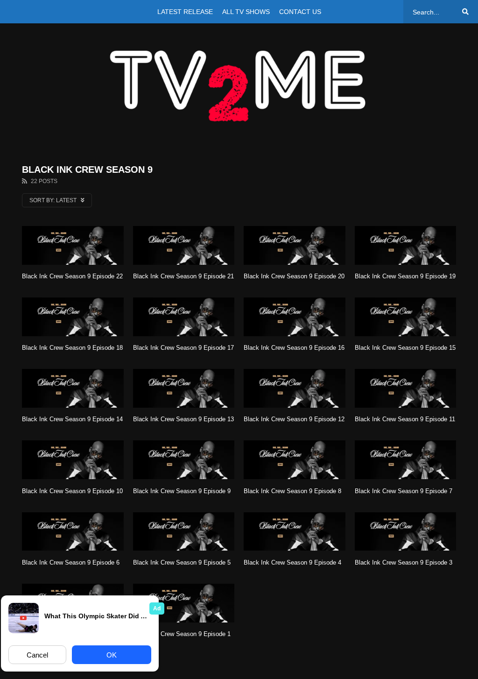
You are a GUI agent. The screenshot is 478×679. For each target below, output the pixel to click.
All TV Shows (246, 11)
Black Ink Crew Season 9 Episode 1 (182, 633)
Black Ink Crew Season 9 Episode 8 (292, 491)
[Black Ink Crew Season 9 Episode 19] (406, 245)
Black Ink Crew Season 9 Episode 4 (292, 562)
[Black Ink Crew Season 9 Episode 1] (184, 603)
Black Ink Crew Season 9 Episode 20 (294, 276)
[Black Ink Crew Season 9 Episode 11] (406, 388)
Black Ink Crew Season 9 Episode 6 (71, 562)
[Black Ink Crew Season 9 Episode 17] (184, 316)
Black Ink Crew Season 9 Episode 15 (405, 347)
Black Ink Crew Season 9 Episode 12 (294, 419)
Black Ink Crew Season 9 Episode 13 (183, 419)
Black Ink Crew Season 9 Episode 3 (403, 562)
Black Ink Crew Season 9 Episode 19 (405, 276)
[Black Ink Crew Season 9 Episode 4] (294, 531)
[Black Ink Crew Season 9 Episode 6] (73, 531)
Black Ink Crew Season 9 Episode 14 (72, 419)
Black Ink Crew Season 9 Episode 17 (183, 347)
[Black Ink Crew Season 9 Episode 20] (294, 245)
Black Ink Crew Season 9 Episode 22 (72, 276)
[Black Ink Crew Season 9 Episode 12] (294, 388)
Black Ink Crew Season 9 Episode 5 (182, 562)
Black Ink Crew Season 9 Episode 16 (294, 347)
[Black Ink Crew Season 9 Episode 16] (294, 316)
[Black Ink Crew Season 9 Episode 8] (294, 459)
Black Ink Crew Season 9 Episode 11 (405, 419)
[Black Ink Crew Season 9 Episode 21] (184, 245)
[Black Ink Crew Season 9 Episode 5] (184, 531)
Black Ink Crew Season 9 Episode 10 (72, 491)
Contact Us (300, 11)
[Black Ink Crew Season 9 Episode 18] (73, 316)
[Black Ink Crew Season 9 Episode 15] (406, 316)
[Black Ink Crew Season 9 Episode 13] (184, 388)
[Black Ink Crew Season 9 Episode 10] (73, 459)
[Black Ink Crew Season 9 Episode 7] (406, 459)
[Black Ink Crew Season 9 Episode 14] (73, 388)
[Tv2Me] (239, 86)
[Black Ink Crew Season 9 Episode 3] (406, 531)
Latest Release (185, 11)
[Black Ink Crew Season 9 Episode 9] (184, 459)
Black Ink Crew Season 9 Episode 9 (182, 491)
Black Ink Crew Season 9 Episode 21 (183, 276)
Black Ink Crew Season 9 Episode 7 (403, 491)
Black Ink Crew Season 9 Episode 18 (72, 347)
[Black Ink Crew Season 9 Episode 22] (73, 245)
